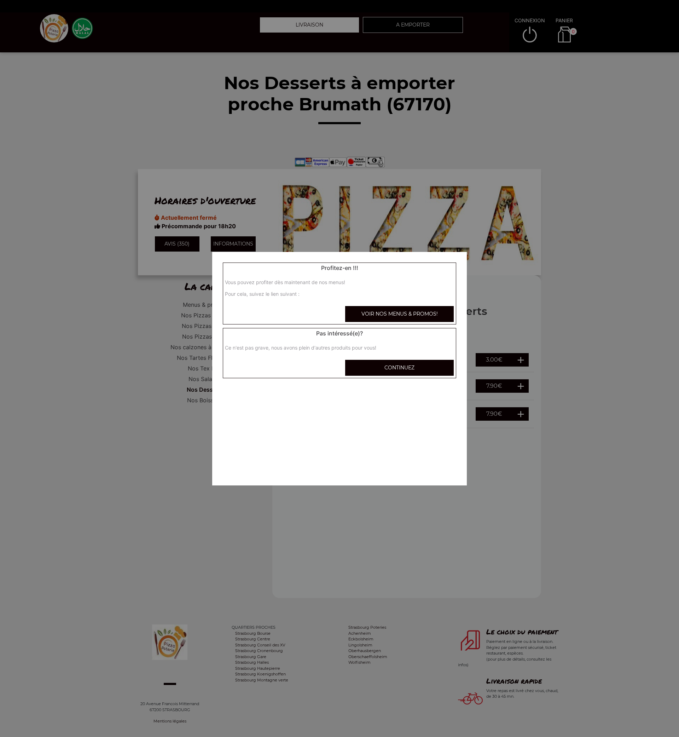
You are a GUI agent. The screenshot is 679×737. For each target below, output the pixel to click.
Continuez (399, 367)
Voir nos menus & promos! (399, 314)
